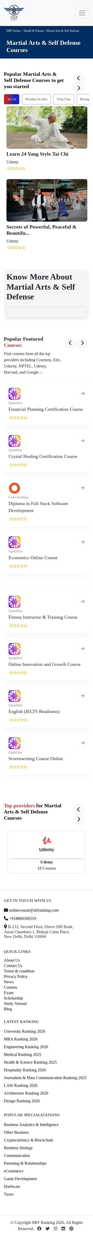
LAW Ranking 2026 (20, 1085)
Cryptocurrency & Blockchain (28, 1140)
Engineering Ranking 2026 (26, 1047)
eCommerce (14, 1171)
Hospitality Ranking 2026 (25, 1070)
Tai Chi (11, 99)
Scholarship (13, 998)
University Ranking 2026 (24, 1031)
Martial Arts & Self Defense (63, 30)
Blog (8, 1009)
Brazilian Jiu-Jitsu (36, 99)
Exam (8, 992)
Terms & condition (19, 971)
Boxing (84, 99)
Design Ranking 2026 (22, 1101)
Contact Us (13, 965)
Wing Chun (64, 99)
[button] (79, 78)
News (8, 982)
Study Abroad (15, 1003)
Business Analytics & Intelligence (31, 1124)
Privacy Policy (16, 976)
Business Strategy (18, 1148)
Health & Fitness (33, 30)
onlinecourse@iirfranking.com (33, 910)
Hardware (12, 1186)
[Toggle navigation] (82, 13)
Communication (17, 1155)
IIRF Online (13, 30)
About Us (12, 960)
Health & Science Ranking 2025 (30, 1062)
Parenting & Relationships (25, 1163)
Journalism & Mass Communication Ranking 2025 (45, 1078)
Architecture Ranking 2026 (26, 1093)
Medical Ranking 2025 (22, 1054)
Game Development (20, 1179)
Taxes (8, 1194)
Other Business (16, 1132)
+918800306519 (22, 918)
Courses (10, 987)
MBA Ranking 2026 (20, 1039)
